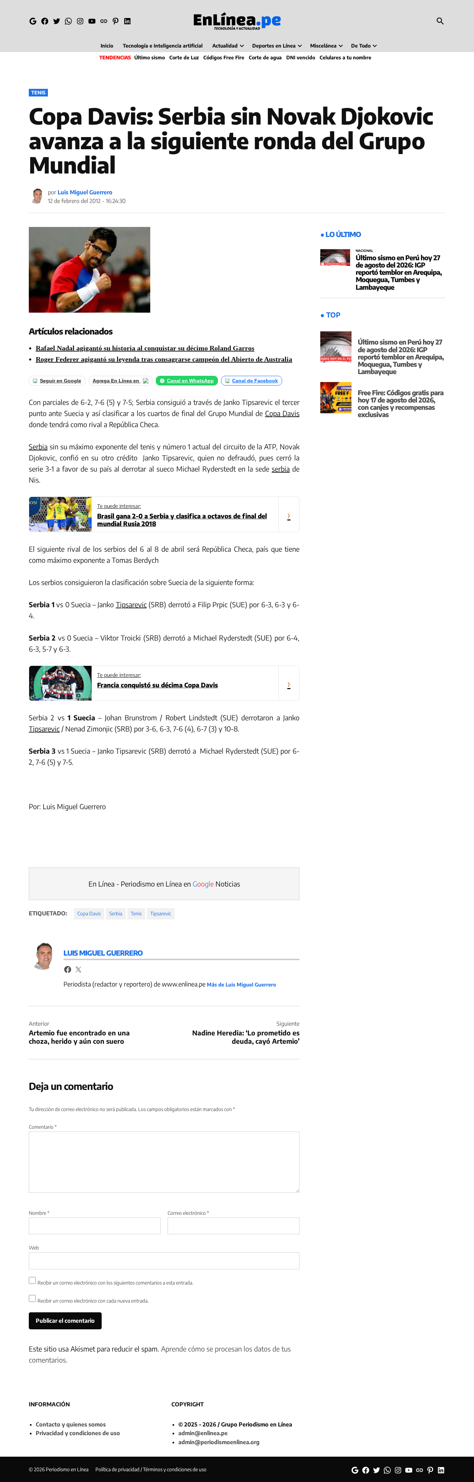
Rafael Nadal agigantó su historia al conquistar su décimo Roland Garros (145, 348)
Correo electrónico (188, 1213)
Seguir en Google (60, 380)
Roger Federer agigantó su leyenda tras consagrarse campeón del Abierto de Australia (164, 359)
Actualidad (225, 46)
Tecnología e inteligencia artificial (163, 46)
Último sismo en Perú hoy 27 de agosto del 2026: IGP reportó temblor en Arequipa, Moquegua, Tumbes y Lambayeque (399, 272)
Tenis (38, 92)
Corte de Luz (184, 57)
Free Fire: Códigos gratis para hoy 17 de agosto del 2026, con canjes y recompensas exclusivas (400, 403)
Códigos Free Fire (223, 57)
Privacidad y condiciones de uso (78, 1433)
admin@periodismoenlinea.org (219, 1442)
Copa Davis (282, 413)
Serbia (38, 446)
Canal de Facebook (255, 380)
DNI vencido (300, 57)
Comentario (43, 1127)
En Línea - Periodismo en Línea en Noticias (164, 883)
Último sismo (149, 57)
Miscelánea (323, 46)
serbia (281, 468)
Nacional (364, 251)
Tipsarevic (131, 604)
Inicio (107, 46)
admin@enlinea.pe (203, 1433)
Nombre (39, 1213)
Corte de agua (265, 57)
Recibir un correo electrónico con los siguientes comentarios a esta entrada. (115, 1283)
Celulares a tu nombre (345, 57)
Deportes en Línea (274, 46)
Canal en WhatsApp (190, 380)
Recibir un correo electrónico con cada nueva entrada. (93, 1301)
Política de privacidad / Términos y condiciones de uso (150, 1469)
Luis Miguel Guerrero (85, 192)
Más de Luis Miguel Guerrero (241, 984)
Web (34, 1248)
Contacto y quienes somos (71, 1424)
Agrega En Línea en (117, 380)
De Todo (361, 46)
